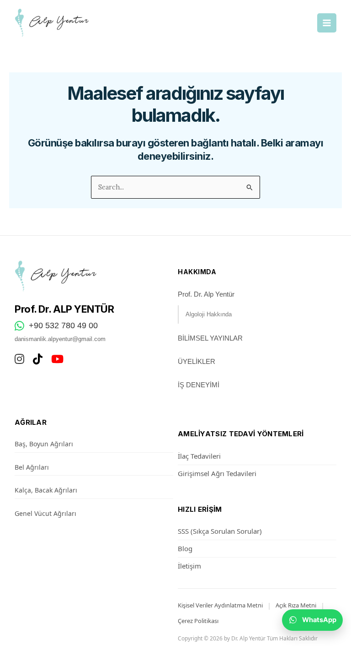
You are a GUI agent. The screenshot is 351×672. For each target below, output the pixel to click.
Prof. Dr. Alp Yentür (206, 294)
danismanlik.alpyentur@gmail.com (60, 339)
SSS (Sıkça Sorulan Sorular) (220, 531)
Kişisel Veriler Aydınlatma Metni (220, 605)
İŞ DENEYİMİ (198, 385)
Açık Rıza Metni (296, 605)
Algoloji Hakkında (209, 314)
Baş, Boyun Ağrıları (44, 443)
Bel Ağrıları (32, 467)
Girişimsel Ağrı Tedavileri (217, 473)
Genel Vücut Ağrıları (45, 513)
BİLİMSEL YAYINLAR (210, 338)
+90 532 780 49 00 (63, 325)
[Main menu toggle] (326, 23)
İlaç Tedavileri (199, 456)
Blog (185, 548)
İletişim (189, 565)
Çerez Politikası (198, 621)
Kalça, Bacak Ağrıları (46, 490)
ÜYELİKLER (196, 361)
